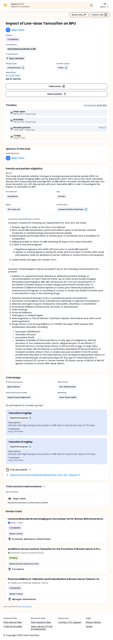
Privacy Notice (93, 622)
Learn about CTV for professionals (42, 627)
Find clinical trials (13, 622)
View (101, 127)
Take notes (54, 86)
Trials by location (13, 626)
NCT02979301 (13, 75)
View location (54, 94)
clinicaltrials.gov (25, 606)
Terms (89, 626)
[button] (22, 48)
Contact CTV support (69, 622)
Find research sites (41, 622)
